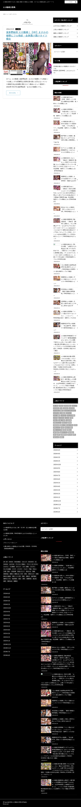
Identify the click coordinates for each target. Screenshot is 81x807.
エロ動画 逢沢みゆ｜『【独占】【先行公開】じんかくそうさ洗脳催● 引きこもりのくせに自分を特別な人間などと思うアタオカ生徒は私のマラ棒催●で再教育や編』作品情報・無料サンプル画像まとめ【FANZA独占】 (64, 195)
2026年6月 (56, 450)
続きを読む (12, 93)
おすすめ (71, 408)
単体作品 (56, 425)
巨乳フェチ (57, 427)
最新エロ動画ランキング (61, 33)
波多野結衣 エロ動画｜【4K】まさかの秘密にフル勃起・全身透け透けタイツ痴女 (27, 35)
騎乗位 (62, 437)
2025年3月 (56, 490)
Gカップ (74, 405)
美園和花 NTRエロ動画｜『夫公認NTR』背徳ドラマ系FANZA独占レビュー (64, 328)
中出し (55, 420)
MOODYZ (56, 408)
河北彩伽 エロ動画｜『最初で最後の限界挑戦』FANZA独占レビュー (64, 293)
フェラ (67, 418)
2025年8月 (56, 472)
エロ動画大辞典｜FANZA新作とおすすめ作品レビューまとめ (20, 534)
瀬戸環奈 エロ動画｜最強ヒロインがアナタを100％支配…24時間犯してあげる (64, 140)
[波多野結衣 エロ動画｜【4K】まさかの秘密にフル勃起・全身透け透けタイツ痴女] (27, 74)
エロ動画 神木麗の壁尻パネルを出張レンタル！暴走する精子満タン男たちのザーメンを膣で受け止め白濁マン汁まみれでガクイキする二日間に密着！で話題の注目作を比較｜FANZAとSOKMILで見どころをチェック (64, 365)
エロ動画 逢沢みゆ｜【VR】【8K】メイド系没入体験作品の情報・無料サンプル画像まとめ (64, 101)
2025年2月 (56, 493)
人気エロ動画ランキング (61, 29)
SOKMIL (65, 408)
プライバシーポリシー (10, 543)
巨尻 (62, 427)
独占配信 (71, 432)
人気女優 (68, 420)
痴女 (55, 434)
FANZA (61, 405)
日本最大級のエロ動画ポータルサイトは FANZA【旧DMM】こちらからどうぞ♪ (64, 69)
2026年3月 (56, 457)
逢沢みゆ (56, 437)
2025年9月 (56, 468)
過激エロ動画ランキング (61, 37)
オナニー (68, 413)
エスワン (56, 413)
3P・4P (56, 405)
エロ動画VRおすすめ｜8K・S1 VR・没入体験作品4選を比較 (19, 529)
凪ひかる (64, 422)
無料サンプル (63, 432)
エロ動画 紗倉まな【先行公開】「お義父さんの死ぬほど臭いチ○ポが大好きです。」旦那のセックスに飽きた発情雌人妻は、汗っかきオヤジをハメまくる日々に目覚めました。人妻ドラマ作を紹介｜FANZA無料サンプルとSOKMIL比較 (64, 252)
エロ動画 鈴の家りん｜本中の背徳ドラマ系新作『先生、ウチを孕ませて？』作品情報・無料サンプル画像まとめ (64, 127)
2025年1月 (56, 497)
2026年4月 (56, 453)
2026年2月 (56, 461)
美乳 (59, 434)
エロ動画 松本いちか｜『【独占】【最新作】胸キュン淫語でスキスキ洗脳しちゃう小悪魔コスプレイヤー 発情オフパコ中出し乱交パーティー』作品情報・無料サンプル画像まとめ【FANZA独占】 (64, 165)
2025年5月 (56, 483)
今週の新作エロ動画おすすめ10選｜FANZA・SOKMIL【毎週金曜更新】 (20, 547)
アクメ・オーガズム (70, 410)
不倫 (71, 418)
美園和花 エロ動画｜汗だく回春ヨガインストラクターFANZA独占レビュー (64, 281)
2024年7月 (56, 508)
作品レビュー (57, 422)
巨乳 (75, 425)
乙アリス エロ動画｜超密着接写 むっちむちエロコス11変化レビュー (64, 151)
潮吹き (69, 430)
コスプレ (63, 415)
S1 (61, 408)
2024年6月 (56, 512)
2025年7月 (56, 475)
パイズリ (61, 418)
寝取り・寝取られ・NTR (66, 425)
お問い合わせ (7, 539)
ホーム (6, 14)
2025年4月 (56, 486)
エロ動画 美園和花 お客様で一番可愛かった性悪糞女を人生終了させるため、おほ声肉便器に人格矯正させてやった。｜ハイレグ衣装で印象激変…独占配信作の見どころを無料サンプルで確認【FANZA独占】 (64, 384)
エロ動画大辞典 (9, 7)
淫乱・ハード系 (58, 430)
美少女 (69, 434)
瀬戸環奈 (56, 432)
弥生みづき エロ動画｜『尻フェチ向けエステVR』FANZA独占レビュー (64, 211)
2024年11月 (57, 504)
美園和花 (64, 434)
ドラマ (55, 418)
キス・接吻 (57, 415)
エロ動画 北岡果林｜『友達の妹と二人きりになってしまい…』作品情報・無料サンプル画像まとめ (64, 113)
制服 (70, 422)
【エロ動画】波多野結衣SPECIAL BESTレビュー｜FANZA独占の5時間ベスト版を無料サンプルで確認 (64, 269)
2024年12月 (57, 501)
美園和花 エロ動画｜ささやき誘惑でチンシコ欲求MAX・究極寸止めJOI (65, 180)
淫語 (65, 430)
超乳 (74, 434)
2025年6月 (56, 479)
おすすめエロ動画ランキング (62, 26)
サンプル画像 (71, 415)
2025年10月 (57, 464)
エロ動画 (62, 413)
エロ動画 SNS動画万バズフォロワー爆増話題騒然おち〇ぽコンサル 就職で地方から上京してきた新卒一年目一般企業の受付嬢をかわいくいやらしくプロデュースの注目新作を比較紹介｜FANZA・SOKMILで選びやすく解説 (64, 344)
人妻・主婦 (62, 420)
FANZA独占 (68, 405)
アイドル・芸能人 (58, 410)
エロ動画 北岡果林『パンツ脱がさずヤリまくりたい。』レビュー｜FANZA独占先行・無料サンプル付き (64, 316)
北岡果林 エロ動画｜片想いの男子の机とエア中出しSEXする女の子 (65, 305)
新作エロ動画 (68, 427)
